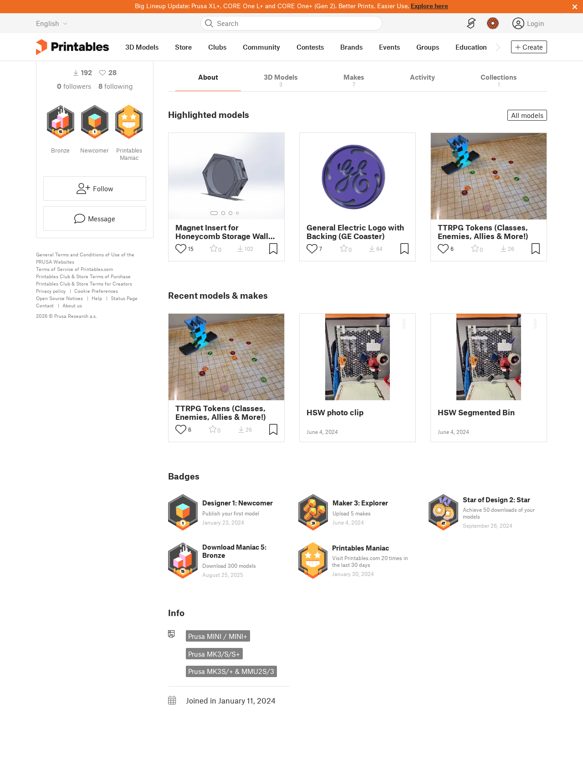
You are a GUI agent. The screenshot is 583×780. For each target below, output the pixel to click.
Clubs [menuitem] (217, 47)
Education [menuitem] (471, 47)
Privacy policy (51, 291)
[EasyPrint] (471, 23)
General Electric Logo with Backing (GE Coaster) (355, 231)
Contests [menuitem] (310, 47)
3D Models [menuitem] (142, 47)
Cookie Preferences (96, 291)
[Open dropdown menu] (404, 323)
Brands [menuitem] (351, 47)
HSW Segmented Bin (476, 412)
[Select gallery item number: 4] (238, 213)
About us (72, 305)
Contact (45, 305)
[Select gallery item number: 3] (230, 213)
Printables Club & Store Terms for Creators (84, 283)
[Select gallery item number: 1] (214, 213)
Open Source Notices (59, 298)
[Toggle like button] (180, 248)
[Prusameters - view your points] (493, 23)
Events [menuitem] (389, 47)
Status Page (124, 298)
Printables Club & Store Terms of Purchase (83, 276)
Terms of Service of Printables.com (74, 269)
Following (115, 86)
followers (74, 86)
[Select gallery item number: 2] (223, 213)
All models (527, 115)
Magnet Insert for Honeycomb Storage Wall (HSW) (221, 231)
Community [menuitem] (261, 47)
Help (97, 298)
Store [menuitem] (183, 47)
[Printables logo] (72, 47)
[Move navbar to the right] (497, 47)
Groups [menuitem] (427, 47)
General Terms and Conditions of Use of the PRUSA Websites (85, 258)
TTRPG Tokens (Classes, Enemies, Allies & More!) (483, 231)
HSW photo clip (335, 412)
